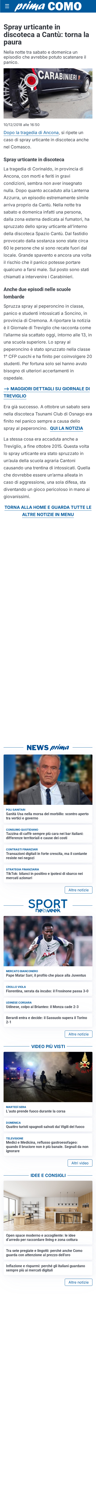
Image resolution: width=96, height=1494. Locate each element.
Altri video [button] (80, 1163)
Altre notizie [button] (79, 890)
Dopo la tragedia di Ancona (31, 132)
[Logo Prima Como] (48, 6)
